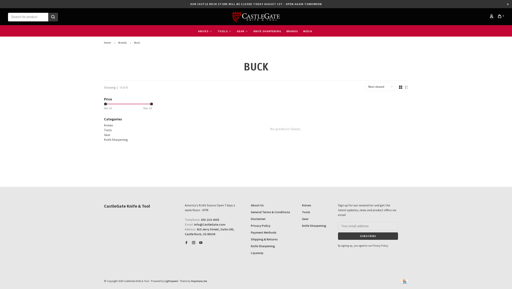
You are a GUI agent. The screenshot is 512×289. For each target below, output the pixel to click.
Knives (203, 31)
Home (107, 42)
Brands (292, 31)
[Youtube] (200, 243)
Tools (223, 31)
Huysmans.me (199, 281)
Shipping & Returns (264, 239)
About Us (257, 205)
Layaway (257, 253)
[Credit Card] (404, 283)
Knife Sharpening (267, 31)
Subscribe (368, 236)
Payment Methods (263, 232)
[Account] (492, 17)
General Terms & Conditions (270, 212)
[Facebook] (186, 243)
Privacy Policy (260, 226)
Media (307, 31)
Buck (137, 42)
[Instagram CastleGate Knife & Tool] (193, 243)
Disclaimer (258, 219)
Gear (240, 31)
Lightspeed (171, 281)
